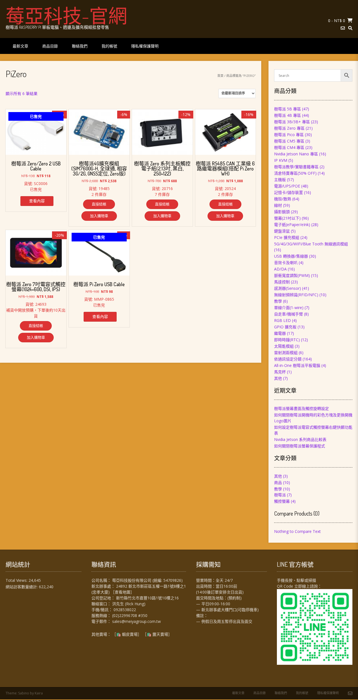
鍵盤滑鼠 (282, 231)
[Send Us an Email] (343, 28)
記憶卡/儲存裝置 (288, 192)
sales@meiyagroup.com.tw (136, 621)
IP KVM (280, 160)
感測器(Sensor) (287, 288)
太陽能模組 (284, 346)
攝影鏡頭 (282, 211)
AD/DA (280, 269)
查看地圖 (122, 592)
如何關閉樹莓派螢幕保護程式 (299, 446)
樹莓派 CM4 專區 (289, 147)
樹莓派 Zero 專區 (289, 128)
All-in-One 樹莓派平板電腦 (297, 365)
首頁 (220, 75)
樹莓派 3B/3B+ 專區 (292, 121)
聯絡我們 (80, 46)
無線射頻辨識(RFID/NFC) (296, 294)
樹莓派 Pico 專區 (289, 134)
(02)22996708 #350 (129, 615)
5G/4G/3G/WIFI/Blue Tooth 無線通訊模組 (311, 243)
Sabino (23, 693)
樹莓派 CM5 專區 (289, 141)
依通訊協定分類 (288, 359)
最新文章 (20, 46)
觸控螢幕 (282, 501)
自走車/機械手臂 (288, 314)
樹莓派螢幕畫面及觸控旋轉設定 (301, 408)
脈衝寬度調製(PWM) (292, 275)
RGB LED (282, 320)
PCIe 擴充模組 (286, 237)
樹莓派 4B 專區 (287, 115)
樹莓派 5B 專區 (287, 108)
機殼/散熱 (282, 198)
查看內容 (37, 200)
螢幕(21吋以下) (287, 218)
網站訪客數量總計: (22, 586)
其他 (278, 378)
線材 (278, 205)
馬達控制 (282, 281)
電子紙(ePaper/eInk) (292, 224)
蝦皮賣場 (130, 634)
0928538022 (125, 609)
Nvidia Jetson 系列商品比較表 (300, 439)
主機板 (280, 179)
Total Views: (17, 580)
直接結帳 (99, 204)
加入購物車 (99, 215)
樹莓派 (280, 494)
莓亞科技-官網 (66, 15)
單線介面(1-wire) (288, 307)
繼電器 (280, 333)
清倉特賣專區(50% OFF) (295, 173)
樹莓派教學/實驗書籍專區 (296, 166)
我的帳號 (109, 46)
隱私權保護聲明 (145, 46)
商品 (278, 482)
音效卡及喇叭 (286, 262)
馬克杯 (280, 371)
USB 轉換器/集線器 (291, 256)
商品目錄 (50, 46)
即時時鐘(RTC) (287, 339)
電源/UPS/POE (287, 186)
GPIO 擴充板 (285, 326)
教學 (278, 301)
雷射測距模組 (286, 352)
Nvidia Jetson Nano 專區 (296, 153)
